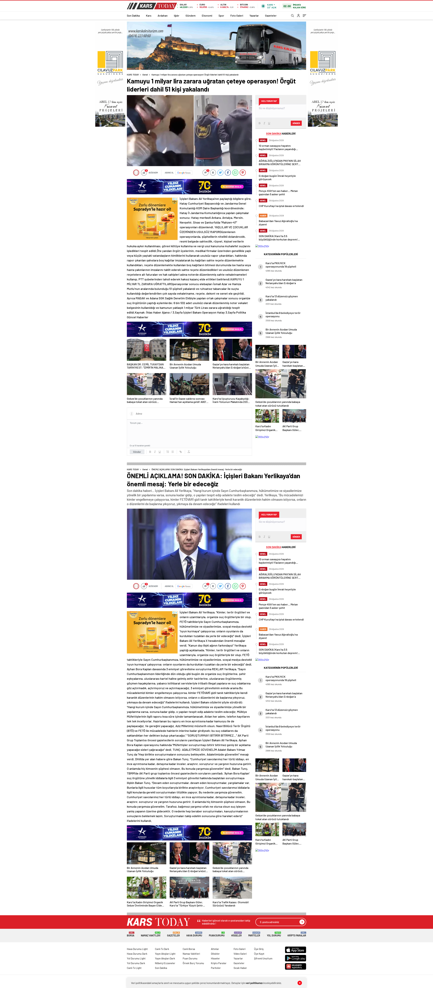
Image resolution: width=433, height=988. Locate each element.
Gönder (137, 451)
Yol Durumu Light (136, 958)
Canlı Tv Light (134, 967)
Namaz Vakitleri (150, 934)
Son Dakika (133, 15)
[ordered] (167, 452)
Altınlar (215, 948)
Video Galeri (240, 953)
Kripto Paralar (297, 934)
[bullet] (172, 452)
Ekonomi (207, 15)
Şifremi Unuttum (263, 958)
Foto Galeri (236, 15)
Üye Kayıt (259, 953)
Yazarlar (254, 15)
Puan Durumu (217, 934)
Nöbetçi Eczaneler (165, 963)
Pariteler (254, 934)
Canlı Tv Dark (162, 948)
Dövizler (215, 953)
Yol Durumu (274, 934)
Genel (145, 74)
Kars (148, 15)
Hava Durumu (194, 934)
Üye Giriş (259, 948)
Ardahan (163, 15)
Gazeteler (271, 15)
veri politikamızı (254, 982)
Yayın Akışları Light (165, 953)
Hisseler (236, 934)
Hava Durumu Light (137, 948)
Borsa (130, 934)
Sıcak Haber (240, 967)
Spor (221, 15)
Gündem (191, 15)
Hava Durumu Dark (137, 953)
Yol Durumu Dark (136, 963)
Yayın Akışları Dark (165, 958)
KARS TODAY (133, 74)
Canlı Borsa (189, 948)
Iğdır (176, 15)
